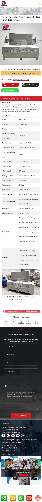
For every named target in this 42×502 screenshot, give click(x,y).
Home (4, 17)
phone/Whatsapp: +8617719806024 (14, 427)
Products (13, 17)
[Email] (12, 497)
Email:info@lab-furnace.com (12, 432)
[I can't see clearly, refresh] (14, 386)
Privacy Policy (11, 454)
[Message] (29, 497)
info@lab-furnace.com (21, 79)
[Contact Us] (38, 497)
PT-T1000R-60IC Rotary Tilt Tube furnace (22, 297)
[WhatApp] (21, 497)
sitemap (3, 454)
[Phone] (4, 497)
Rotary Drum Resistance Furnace (22, 300)
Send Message (21, 416)
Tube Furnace (25, 17)
